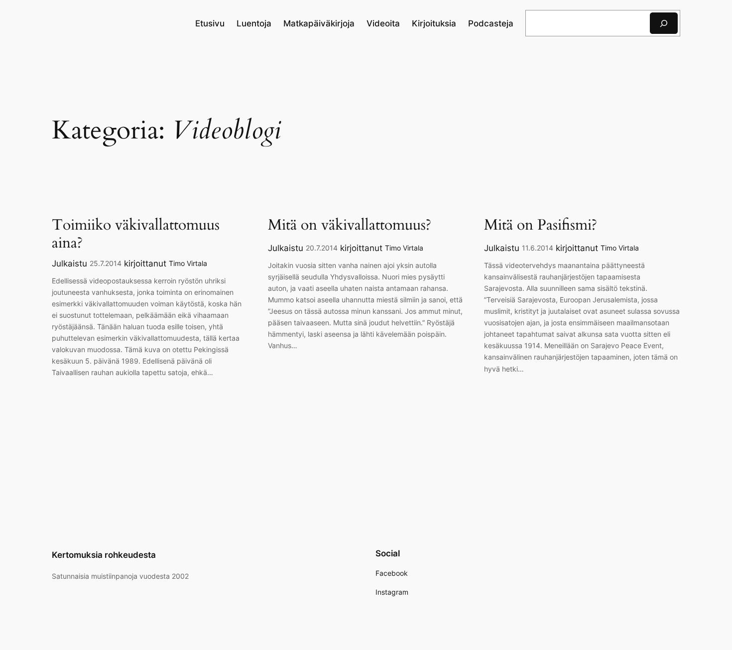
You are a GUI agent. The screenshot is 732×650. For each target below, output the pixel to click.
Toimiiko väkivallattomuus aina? (136, 234)
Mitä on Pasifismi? (540, 226)
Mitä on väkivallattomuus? (349, 226)
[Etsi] (664, 23)
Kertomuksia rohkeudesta (104, 555)
